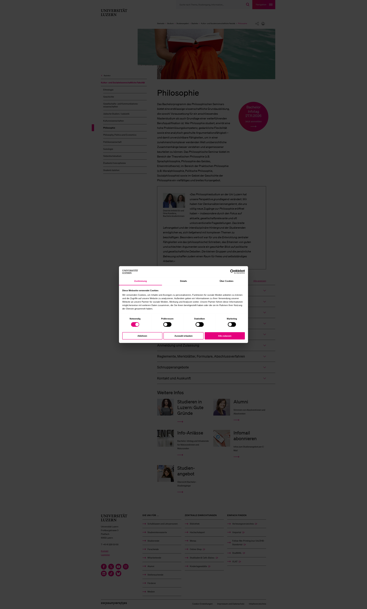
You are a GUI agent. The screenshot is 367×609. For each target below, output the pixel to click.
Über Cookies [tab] (226, 281)
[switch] (167, 324)
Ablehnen (142, 336)
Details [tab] (183, 281)
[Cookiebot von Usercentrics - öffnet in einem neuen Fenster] (232, 271)
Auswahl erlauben (183, 336)
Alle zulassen (224, 336)
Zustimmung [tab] (140, 281)
